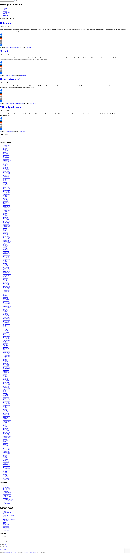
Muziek (5, 523)
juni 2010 (5, 407)
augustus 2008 (6, 437)
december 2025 (6, 156)
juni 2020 (5, 245)
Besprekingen (6, 12)
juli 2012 (5, 374)
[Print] (65, 43)
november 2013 (6, 352)
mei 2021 (5, 230)
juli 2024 (5, 179)
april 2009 (5, 426)
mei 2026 (5, 149)
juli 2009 (5, 422)
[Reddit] (65, 39)
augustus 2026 (6, 145)
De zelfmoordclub (7, 490)
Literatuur (5, 518)
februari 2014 (6, 348)
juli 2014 (5, 341)
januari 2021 (6, 236)
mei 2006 (5, 474)
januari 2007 (6, 463)
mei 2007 (5, 458)
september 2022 (7, 209)
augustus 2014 (6, 340)
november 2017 (6, 287)
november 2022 (6, 206)
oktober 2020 (6, 240)
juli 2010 (5, 406)
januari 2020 (6, 252)
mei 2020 (5, 247)
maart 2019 (5, 265)
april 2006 (5, 475)
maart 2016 (5, 314)
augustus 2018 (6, 275)
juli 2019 (5, 260)
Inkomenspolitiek (7, 494)
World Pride (6, 491)
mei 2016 (5, 311)
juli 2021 (5, 228)
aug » (4, 549)
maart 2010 (5, 412)
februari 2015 (6, 332)
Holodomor (6, 23)
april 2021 (5, 232)
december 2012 (6, 367)
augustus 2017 (6, 291)
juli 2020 (5, 244)
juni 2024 (5, 180)
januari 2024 (6, 187)
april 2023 (5, 199)
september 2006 (7, 468)
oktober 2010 (6, 402)
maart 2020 (5, 249)
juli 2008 (5, 439)
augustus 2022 (6, 210)
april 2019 (5, 264)
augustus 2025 (6, 161)
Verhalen (5, 11)
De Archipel (6, 504)
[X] (65, 37)
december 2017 (6, 286)
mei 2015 (5, 328)
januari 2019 (6, 268)
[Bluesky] (65, 36)
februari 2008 (6, 445)
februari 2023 (6, 202)
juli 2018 (5, 276)
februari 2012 (6, 380)
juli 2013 (5, 357)
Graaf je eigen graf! (10, 79)
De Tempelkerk (6, 503)
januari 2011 (6, 398)
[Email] (65, 41)
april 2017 (5, 297)
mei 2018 (5, 279)
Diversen (8, 103)
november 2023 (6, 190)
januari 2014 (6, 349)
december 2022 (6, 205)
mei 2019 (5, 263)
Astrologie (5, 511)
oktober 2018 (6, 272)
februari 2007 (6, 462)
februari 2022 (6, 218)
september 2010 (7, 403)
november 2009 (6, 417)
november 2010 (6, 401)
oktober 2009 (6, 418)
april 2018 (5, 280)
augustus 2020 (6, 242)
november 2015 (6, 320)
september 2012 (7, 371)
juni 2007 (5, 456)
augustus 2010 (6, 405)
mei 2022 (5, 214)
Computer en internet (8, 512)
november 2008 (6, 433)
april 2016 (5, 313)
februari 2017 (6, 299)
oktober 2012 (6, 370)
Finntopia (5, 498)
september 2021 (7, 225)
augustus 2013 (6, 356)
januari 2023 (6, 203)
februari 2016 (6, 316)
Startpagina (5, 15)
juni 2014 (5, 343)
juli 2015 (5, 325)
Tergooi (4, 51)
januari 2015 (6, 333)
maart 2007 (5, 460)
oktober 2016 (6, 305)
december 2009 (6, 416)
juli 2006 (5, 471)
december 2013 (6, 351)
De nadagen (6, 487)
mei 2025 (5, 165)
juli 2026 (5, 146)
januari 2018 (6, 284)
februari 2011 (6, 397)
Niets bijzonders (7, 488)
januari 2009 (6, 430)
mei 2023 (5, 198)
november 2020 (6, 238)
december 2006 (6, 464)
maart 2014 (5, 347)
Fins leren (5, 495)
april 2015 (5, 329)
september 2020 (7, 241)
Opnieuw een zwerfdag (8, 500)
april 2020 (5, 248)
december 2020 (6, 237)
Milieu (4, 522)
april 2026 (5, 151)
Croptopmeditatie (7, 492)
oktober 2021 (6, 224)
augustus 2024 (6, 178)
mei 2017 (5, 295)
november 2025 (6, 157)
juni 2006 (5, 472)
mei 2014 (5, 344)
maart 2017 (5, 298)
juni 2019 (5, 261)
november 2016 (6, 303)
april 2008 (5, 443)
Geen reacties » (33, 103)
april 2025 (5, 167)
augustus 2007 (6, 453)
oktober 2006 (6, 467)
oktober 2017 (6, 288)
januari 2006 (6, 479)
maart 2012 (5, 379)
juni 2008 (5, 440)
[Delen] (65, 45)
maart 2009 (5, 428)
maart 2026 (5, 152)
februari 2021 (6, 234)
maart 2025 (5, 168)
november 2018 (6, 271)
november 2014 (6, 336)
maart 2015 (5, 330)
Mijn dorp (5, 520)
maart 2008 (5, 444)
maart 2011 (5, 395)
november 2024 (6, 174)
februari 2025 (6, 169)
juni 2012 (5, 375)
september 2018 (7, 274)
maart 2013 (5, 363)
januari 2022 (6, 220)
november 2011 (6, 384)
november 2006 (6, 466)
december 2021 (6, 221)
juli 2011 (5, 390)
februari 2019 (6, 267)
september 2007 (7, 452)
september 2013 (7, 355)
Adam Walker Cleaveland (10, 552)
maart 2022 (5, 217)
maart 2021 (5, 233)
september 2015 (7, 322)
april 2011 (5, 394)
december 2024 (6, 172)
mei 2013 (5, 360)
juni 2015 (5, 326)
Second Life (6, 526)
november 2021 (6, 222)
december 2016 (6, 302)
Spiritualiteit (9, 131)
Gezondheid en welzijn (8, 515)
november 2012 (6, 368)
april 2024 (5, 183)
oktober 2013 (6, 353)
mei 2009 (5, 425)
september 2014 (7, 339)
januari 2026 (6, 155)
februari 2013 (6, 364)
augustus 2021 (6, 226)
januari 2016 (6, 317)
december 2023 (6, 188)
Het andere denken (7, 485)
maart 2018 (5, 282)
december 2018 (6, 270)
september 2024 (7, 176)
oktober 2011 (6, 386)
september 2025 (7, 160)
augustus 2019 (6, 259)
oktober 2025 (6, 159)
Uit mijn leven (9, 75)
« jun (1, 549)
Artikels (5, 13)
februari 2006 (6, 478)
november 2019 (6, 255)
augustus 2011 (6, 389)
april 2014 (5, 345)
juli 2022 (5, 211)
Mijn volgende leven (10, 107)
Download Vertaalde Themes (29, 552)
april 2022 (5, 215)
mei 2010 (5, 409)
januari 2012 (6, 382)
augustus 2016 (6, 307)
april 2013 (5, 361)
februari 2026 (6, 153)
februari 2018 (6, 283)
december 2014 (6, 334)
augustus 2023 (6, 194)
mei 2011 (5, 393)
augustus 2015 (6, 324)
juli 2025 (5, 163)
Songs (4, 9)
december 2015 (6, 318)
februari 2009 (6, 429)
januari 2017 (6, 301)
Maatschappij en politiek (12, 47)
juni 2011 (5, 391)
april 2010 (5, 410)
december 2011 (6, 383)
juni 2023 (5, 197)
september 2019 (7, 257)
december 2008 (6, 432)
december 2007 (6, 448)
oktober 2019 (6, 256)
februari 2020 (6, 251)
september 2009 (7, 420)
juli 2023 (5, 195)
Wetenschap (6, 530)
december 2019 (6, 253)
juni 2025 (5, 164)
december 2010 (6, 399)
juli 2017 (5, 293)
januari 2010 (6, 414)
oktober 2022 (6, 207)
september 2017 (7, 290)
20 (5, 544)
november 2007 (6, 449)
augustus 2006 (6, 470)
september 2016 (7, 306)
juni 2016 (5, 310)
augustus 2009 (6, 421)
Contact (5, 8)
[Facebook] (65, 34)
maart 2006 (5, 476)
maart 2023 (5, 201)
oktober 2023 (6, 191)
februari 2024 (6, 186)
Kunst (4, 516)
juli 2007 (5, 455)
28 (6, 546)
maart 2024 (5, 184)
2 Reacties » (28, 47)
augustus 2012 (6, 372)
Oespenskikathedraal (8, 499)
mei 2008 (5, 441)
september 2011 (6, 387)
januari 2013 (6, 366)
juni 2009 (5, 424)
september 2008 (7, 436)
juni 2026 (5, 148)
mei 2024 (5, 182)
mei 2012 (5, 376)
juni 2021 (5, 229)
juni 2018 (5, 278)
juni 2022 (5, 213)
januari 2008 (6, 447)
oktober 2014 (6, 337)
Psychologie (6, 524)
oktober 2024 (6, 175)
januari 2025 (6, 171)
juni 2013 (5, 359)
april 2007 (5, 459)
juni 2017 (5, 294)
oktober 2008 (6, 435)
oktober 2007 (6, 451)
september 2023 (7, 192)
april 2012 (5, 378)
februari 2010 (6, 413)
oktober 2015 (6, 321)
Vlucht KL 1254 (7, 496)
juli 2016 (5, 309)
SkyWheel (5, 502)
